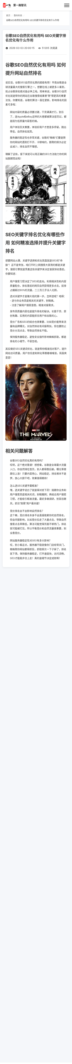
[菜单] (66, 5)
